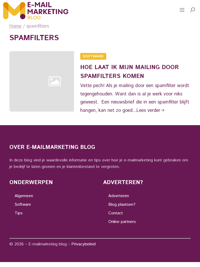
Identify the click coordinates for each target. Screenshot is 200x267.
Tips (19, 213)
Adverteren (118, 196)
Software (93, 56)
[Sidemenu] (182, 11)
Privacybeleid (83, 244)
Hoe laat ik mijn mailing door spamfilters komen (129, 71)
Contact (115, 213)
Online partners (122, 222)
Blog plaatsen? (121, 205)
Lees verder (148, 110)
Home (15, 26)
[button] (192, 11)
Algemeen (24, 196)
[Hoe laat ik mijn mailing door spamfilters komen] (54, 83)
